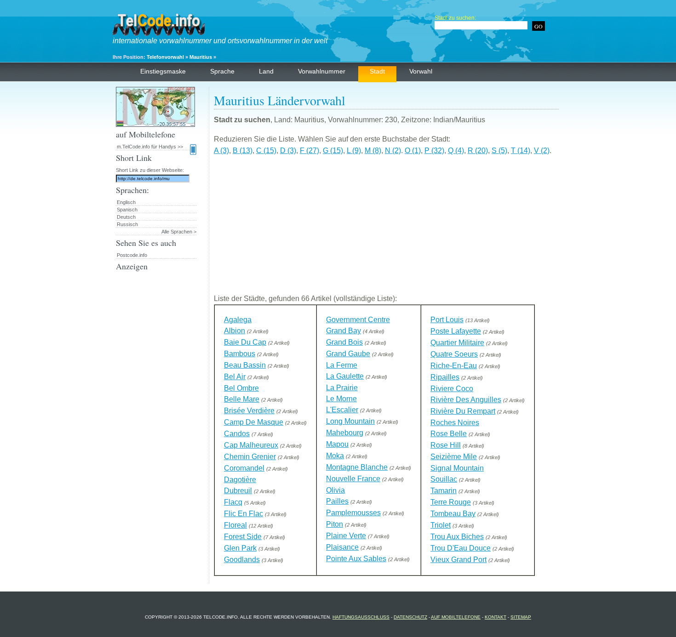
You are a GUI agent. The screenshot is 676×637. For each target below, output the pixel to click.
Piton (334, 524)
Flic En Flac (243, 514)
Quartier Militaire (457, 343)
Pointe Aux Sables (356, 559)
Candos (237, 434)
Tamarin (443, 491)
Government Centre (358, 320)
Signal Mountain (457, 468)
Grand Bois (344, 342)
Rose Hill (445, 445)
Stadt (377, 71)
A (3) (221, 150)
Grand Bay (343, 331)
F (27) (309, 150)
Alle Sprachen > (178, 231)
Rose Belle (448, 434)
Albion (234, 331)
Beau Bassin (245, 365)
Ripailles (444, 377)
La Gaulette (345, 376)
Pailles (337, 501)
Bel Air (235, 377)
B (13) (242, 150)
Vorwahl (420, 71)
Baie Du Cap (245, 342)
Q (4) (456, 150)
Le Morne (341, 399)
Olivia (335, 490)
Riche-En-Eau (453, 366)
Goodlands (242, 559)
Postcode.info (132, 255)
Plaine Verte (346, 536)
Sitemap (520, 617)
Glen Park (240, 548)
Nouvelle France (353, 479)
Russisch (127, 224)
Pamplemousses (353, 513)
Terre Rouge (450, 502)
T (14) (520, 150)
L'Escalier (342, 410)
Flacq (233, 502)
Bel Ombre (241, 388)
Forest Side (243, 536)
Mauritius (200, 57)
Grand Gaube (348, 354)
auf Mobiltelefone (456, 617)
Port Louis (447, 320)
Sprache (222, 71)
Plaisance (342, 547)
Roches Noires (454, 423)
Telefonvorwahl (165, 57)
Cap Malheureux (251, 445)
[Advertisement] (386, 228)
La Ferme (341, 365)
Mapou (337, 444)
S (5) (499, 150)
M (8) (373, 150)
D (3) (288, 150)
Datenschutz (410, 617)
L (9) (354, 150)
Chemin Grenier (250, 457)
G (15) (333, 150)
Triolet (440, 525)
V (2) (542, 150)
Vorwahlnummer (321, 71)
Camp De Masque (253, 422)
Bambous (239, 354)
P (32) (434, 150)
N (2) (393, 150)
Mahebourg (344, 433)
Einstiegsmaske (163, 71)
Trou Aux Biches (457, 536)
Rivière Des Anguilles (465, 400)
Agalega (238, 320)
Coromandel (244, 468)
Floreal (235, 525)
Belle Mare (241, 399)
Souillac (443, 479)
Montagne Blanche (357, 467)
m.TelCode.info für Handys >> (150, 146)
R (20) (478, 150)
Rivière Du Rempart (462, 411)
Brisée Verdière (249, 411)
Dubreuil (238, 491)
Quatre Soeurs (454, 354)
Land (266, 71)
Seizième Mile (453, 457)
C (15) (266, 150)
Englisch (126, 202)
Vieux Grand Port (458, 559)
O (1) (413, 150)
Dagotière (240, 479)
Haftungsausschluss (361, 617)
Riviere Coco (451, 388)
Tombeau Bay (452, 514)
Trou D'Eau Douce (460, 548)
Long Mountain (350, 421)
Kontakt (495, 617)
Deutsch (126, 217)
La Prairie (342, 388)
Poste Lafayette (455, 331)
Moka (335, 456)
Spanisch (127, 209)
